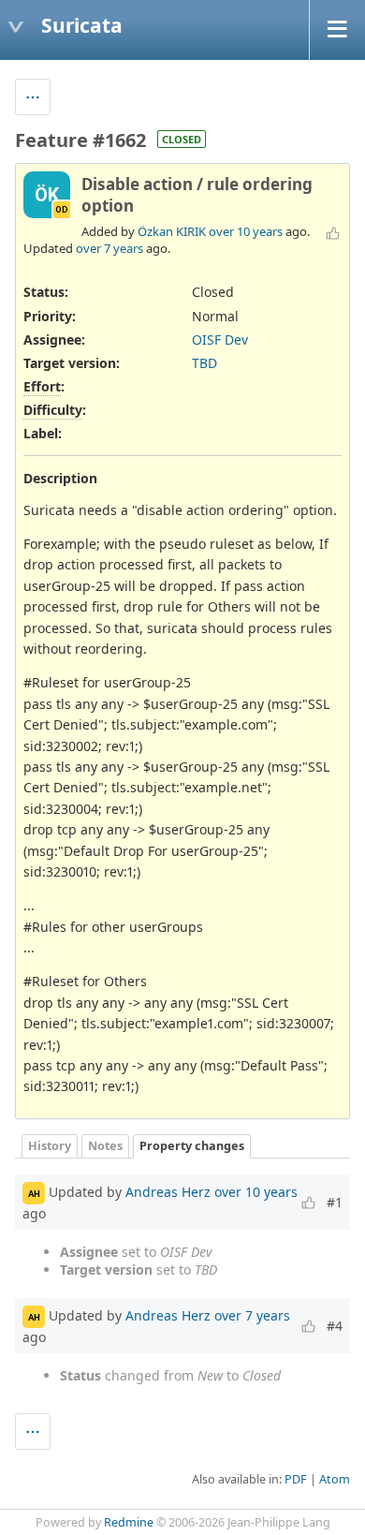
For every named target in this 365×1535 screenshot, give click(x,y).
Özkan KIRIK (172, 231)
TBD (204, 363)
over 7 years (109, 248)
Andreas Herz (168, 1192)
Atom (334, 1479)
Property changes (191, 1146)
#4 (335, 1326)
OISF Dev (220, 339)
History (49, 1146)
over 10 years (246, 231)
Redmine (128, 1522)
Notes (105, 1146)
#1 (335, 1202)
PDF (296, 1479)
